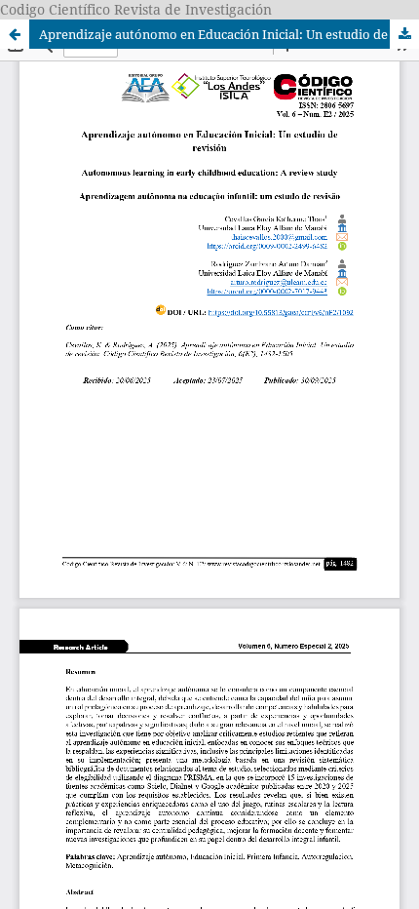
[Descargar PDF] (404, 34)
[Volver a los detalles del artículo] (14, 34)
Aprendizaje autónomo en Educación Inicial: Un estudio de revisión (229, 34)
